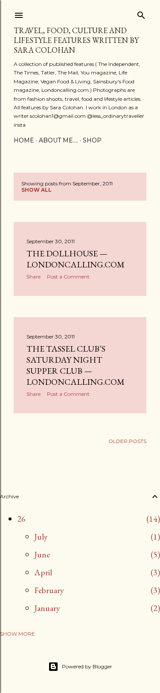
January (47, 607)
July (41, 536)
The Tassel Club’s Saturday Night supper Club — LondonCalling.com (75, 365)
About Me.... (58, 140)
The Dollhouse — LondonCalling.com (75, 259)
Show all (36, 190)
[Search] (141, 13)
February (49, 590)
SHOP (92, 140)
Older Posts (127, 441)
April (43, 572)
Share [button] (33, 276)
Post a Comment (68, 276)
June (42, 554)
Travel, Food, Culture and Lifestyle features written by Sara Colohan (76, 40)
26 (21, 518)
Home (24, 140)
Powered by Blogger (87, 666)
